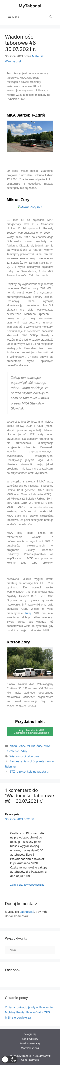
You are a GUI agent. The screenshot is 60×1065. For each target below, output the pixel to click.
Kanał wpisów (30, 1038)
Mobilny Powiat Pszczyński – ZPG (27, 1012)
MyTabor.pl (30, 5)
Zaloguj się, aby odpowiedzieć (27, 884)
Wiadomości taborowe (25, 756)
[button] (10, 139)
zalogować (27, 911)
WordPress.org (30, 1048)
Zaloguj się (30, 1034)
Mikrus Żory (34, 746)
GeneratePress (30, 1059)
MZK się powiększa (18, 1017)
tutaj (28, 613)
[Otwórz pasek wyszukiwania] (50, 17)
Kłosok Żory (17, 746)
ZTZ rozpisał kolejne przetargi (29, 771)
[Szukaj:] (30, 950)
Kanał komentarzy (30, 1043)
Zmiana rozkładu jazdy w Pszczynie (29, 1007)
